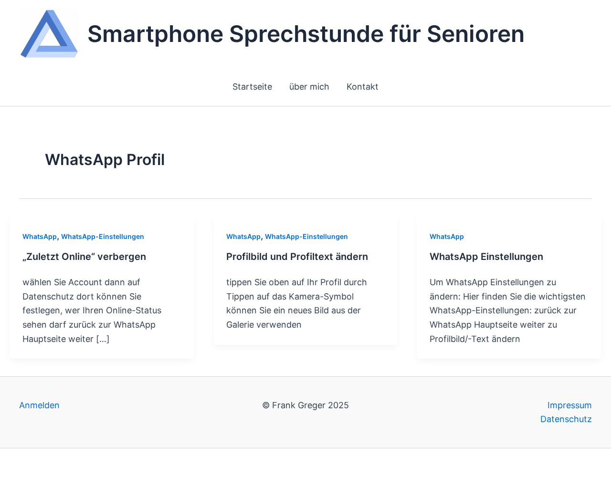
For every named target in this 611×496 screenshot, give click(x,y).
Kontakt (363, 87)
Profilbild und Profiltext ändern (297, 256)
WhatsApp (39, 236)
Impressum (570, 405)
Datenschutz (566, 419)
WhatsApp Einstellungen (486, 256)
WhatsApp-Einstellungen (102, 236)
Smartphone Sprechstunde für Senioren (306, 34)
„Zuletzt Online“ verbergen (84, 256)
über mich (309, 87)
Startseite (252, 87)
